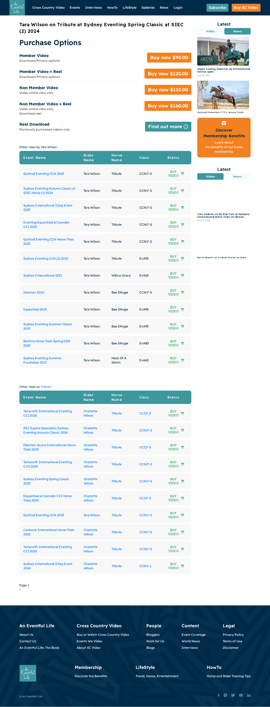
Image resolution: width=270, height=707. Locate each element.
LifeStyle (129, 7)
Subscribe (217, 7)
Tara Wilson (92, 515)
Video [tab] (210, 31)
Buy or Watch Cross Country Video (103, 635)
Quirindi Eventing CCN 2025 (43, 174)
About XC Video (88, 648)
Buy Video (173, 174)
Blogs (150, 648)
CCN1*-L (145, 566)
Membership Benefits (224, 135)
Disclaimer (231, 648)
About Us (26, 635)
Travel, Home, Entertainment (157, 676)
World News (191, 641)
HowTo (112, 7)
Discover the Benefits (91, 676)
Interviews (93, 7)
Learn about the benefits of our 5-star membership (224, 147)
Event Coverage (194, 635)
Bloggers (153, 635)
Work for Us (155, 641)
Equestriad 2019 (35, 309)
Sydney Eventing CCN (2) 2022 (45, 258)
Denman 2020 (33, 292)
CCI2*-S (145, 413)
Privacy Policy (233, 635)
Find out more (168, 127)
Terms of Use (232, 641)
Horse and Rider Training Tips (229, 676)
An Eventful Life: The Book (39, 648)
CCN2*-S (145, 430)
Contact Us (27, 641)
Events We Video (89, 641)
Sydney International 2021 (42, 275)
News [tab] (237, 31)
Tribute (46, 387)
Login (178, 7)
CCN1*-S (145, 481)
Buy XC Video (246, 7)
